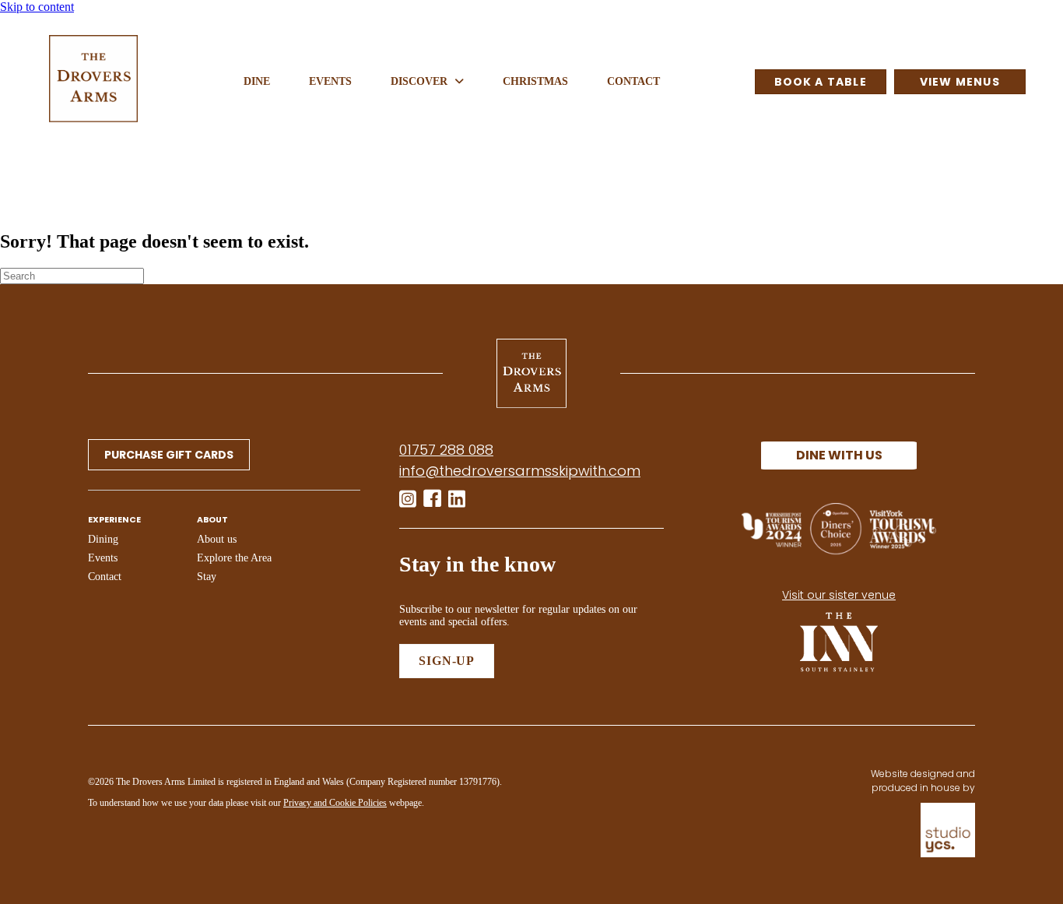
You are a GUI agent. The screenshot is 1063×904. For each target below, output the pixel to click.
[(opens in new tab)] (839, 676)
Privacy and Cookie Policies (335, 802)
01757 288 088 (446, 449)
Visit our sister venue (839, 595)
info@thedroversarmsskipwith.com (519, 470)
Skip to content (37, 6)
